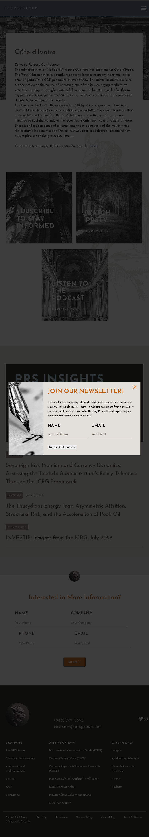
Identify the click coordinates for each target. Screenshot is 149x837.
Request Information (62, 447)
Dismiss (134, 387)
